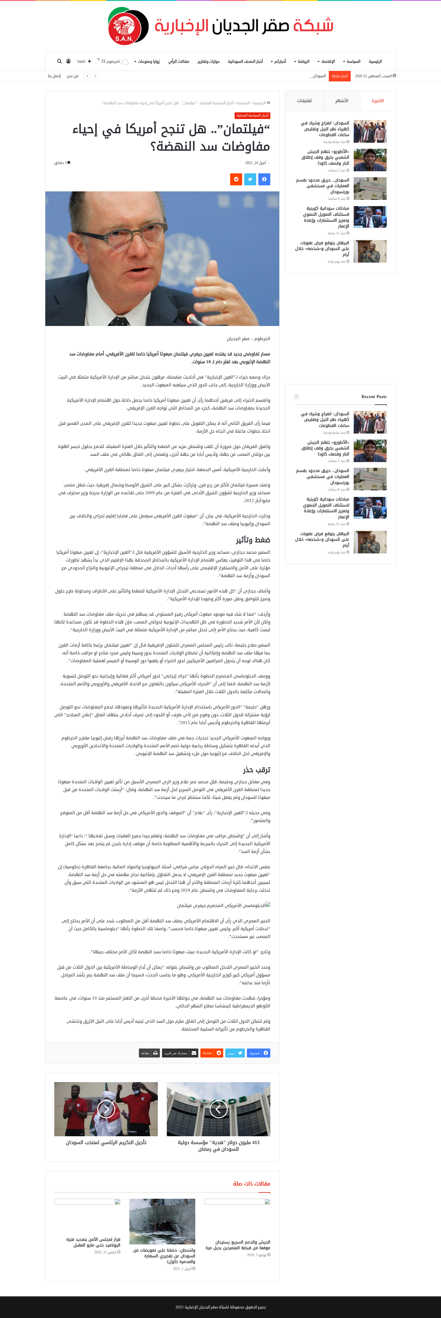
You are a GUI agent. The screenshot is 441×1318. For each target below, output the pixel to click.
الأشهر (341, 101)
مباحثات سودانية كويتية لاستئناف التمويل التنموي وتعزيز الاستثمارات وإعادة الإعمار (326, 217)
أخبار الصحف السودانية (245, 61)
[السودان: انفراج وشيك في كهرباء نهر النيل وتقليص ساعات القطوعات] (370, 131)
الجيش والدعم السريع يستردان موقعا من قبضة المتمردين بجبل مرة (238, 1245)
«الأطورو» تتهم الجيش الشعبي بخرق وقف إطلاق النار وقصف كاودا (325, 157)
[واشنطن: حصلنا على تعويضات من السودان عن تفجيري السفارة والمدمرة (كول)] (162, 1221)
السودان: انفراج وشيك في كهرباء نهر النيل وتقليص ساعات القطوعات (325, 129)
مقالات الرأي (178, 61)
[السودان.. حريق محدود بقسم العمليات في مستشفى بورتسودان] (370, 188)
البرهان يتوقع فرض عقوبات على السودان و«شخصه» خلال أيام (322, 249)
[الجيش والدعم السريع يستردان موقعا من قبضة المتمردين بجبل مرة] (237, 1217)
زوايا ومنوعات (149, 61)
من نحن (73, 76)
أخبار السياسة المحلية (216, 103)
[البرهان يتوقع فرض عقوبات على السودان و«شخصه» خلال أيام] (370, 251)
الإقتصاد (328, 61)
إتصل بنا (54, 76)
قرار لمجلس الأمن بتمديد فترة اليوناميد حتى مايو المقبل (93, 1242)
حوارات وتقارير (209, 61)
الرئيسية (375, 61)
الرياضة (303, 61)
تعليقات (304, 101)
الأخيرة (378, 101)
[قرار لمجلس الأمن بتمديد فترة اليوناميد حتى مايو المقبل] (87, 1216)
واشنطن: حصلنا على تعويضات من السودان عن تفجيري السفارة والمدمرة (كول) (164, 1256)
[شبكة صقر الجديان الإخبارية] (220, 26)
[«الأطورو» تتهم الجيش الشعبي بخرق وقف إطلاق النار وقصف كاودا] (370, 160)
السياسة (353, 61)
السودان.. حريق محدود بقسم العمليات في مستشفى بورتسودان (275, 76)
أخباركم (280, 61)
